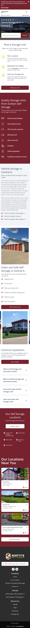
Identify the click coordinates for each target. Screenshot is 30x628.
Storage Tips (15, 614)
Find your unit (15, 88)
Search (24, 35)
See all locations (15, 539)
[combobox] (15, 564)
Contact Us (15, 586)
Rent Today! (4, 7)
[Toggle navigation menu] (27, 12)
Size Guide (15, 611)
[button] (15, 370)
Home (15, 577)
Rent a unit (25, 15)
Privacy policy (15, 623)
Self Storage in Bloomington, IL (15, 594)
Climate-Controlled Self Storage (15, 583)
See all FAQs (15, 362)
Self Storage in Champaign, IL (15, 597)
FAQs (15, 608)
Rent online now (15, 307)
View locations (15, 426)
